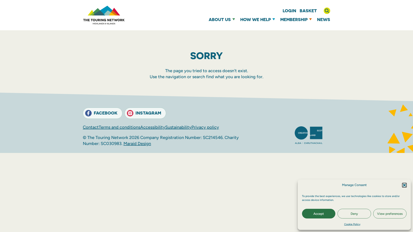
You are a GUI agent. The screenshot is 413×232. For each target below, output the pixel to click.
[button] (404, 185)
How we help (255, 19)
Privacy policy (205, 127)
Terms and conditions (119, 127)
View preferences (390, 214)
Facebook (105, 113)
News (323, 19)
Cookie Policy (352, 224)
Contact (91, 127)
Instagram (148, 113)
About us (220, 19)
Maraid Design (137, 143)
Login (289, 10)
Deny (354, 214)
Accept (318, 214)
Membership (294, 19)
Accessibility (152, 127)
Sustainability (178, 127)
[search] (327, 11)
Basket (308, 10)
